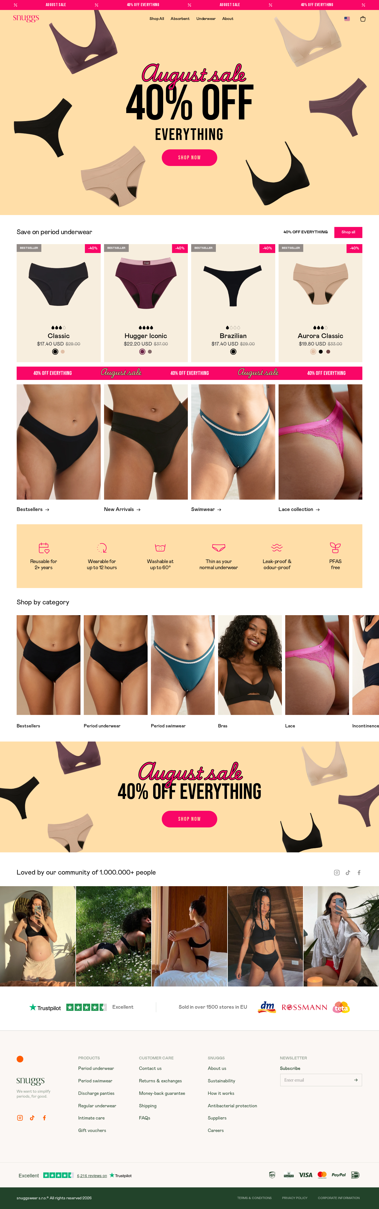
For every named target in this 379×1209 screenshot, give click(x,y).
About (228, 19)
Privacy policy (294, 1198)
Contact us (150, 1068)
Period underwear (96, 1068)
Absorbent (180, 19)
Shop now (189, 157)
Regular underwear (97, 1106)
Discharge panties (96, 1093)
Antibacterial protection (232, 1106)
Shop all (348, 232)
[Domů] (26, 18)
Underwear (206, 19)
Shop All (157, 19)
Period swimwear (95, 1081)
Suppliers (217, 1118)
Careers (216, 1130)
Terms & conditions (254, 1198)
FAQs (144, 1118)
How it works (221, 1093)
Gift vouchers (92, 1130)
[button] (363, 19)
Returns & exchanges (160, 1081)
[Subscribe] (356, 1080)
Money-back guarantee (162, 1093)
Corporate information (339, 1198)
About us (217, 1068)
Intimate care (91, 1118)
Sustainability (221, 1081)
